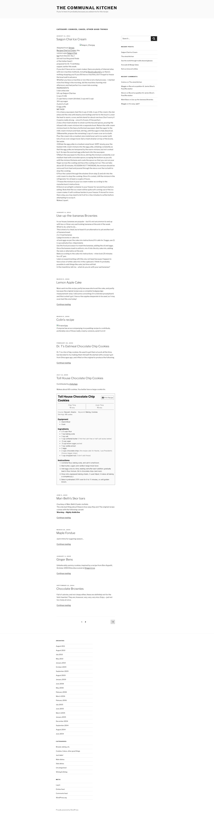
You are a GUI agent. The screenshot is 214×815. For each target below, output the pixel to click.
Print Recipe (108, 398)
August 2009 (61, 675)
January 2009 (61, 679)
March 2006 (60, 696)
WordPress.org (61, 797)
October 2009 (61, 667)
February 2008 (61, 692)
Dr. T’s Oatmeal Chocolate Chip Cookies (82, 346)
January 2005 (61, 717)
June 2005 (60, 709)
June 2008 (60, 684)
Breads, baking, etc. (63, 747)
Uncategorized (61, 768)
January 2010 (61, 663)
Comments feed (62, 793)
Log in (58, 785)
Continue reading (64, 304)
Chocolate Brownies (70, 588)
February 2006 (61, 700)
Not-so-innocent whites (129, 69)
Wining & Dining (61, 772)
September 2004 (62, 725)
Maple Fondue (65, 533)
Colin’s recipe (65, 319)
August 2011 (60, 646)
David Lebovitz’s (95, 72)
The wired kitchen (127, 56)
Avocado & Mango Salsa (130, 65)
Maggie (124, 86)
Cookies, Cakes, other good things (68, 751)
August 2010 (60, 650)
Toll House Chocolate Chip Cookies (79, 378)
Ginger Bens (64, 559)
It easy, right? (134, 104)
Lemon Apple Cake (69, 282)
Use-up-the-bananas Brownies (76, 215)
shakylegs (73, 384)
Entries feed (60, 789)
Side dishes (60, 763)
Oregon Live (90, 568)
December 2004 (62, 721)
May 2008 (60, 688)
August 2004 (61, 729)
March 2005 (60, 713)
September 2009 (62, 671)
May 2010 (59, 659)
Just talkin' (59, 755)
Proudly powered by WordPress (67, 810)
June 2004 (60, 734)
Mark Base (125, 99)
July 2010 (59, 654)
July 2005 (59, 704)
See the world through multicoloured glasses (137, 61)
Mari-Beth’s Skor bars (70, 498)
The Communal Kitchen (87, 7)
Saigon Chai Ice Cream (71, 39)
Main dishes (60, 759)
